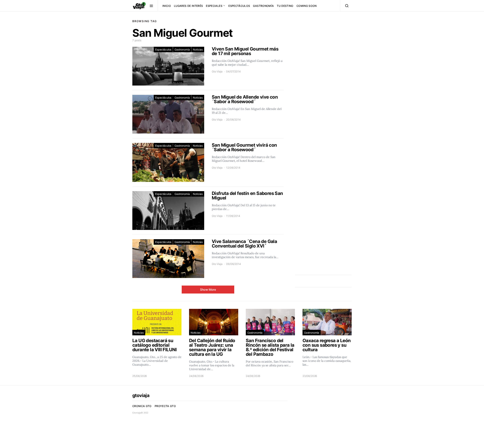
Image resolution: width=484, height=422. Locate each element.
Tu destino (285, 5)
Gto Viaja (217, 71)
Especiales (214, 5)
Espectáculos (239, 5)
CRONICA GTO (142, 406)
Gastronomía (263, 5)
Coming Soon (306, 5)
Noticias (198, 49)
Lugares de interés (188, 5)
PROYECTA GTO (165, 406)
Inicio (166, 5)
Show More (208, 289)
